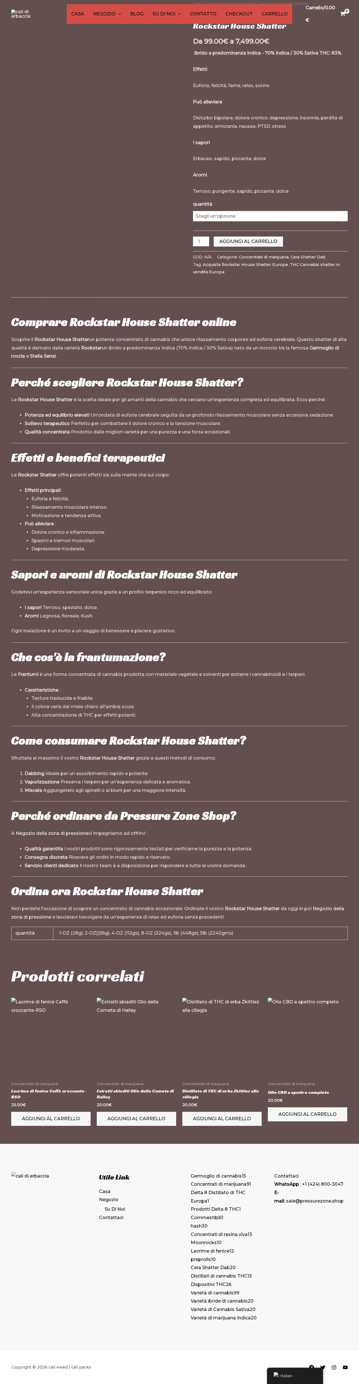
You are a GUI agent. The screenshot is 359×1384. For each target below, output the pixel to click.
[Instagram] (334, 1367)
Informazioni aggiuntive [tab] (70, 303)
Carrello (275, 14)
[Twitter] (322, 1367)
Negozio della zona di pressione (52, 833)
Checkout (239, 14)
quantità (202, 204)
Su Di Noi (164, 14)
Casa (77, 14)
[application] (118, 14)
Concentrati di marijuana (264, 257)
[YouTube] (345, 1367)
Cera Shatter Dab (308, 257)
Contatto (203, 14)
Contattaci (111, 1217)
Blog (137, 14)
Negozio (104, 14)
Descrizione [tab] (24, 303)
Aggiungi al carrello (248, 241)
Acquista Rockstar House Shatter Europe (245, 264)
